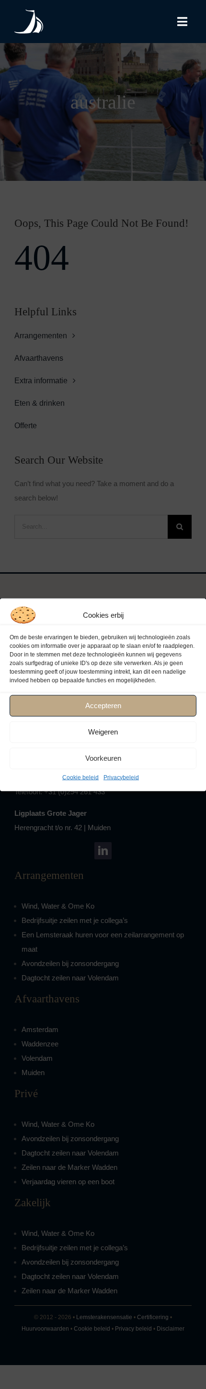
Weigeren (103, 732)
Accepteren (103, 705)
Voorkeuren (103, 758)
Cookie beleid (80, 777)
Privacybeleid (121, 777)
